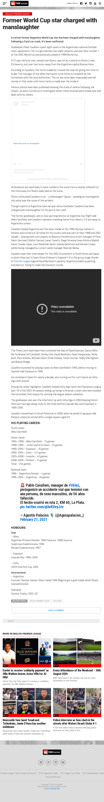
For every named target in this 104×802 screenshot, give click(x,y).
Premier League (22, 261)
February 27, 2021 (33, 519)
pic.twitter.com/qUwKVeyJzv (42, 506)
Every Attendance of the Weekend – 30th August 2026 (77, 672)
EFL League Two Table (70, 773)
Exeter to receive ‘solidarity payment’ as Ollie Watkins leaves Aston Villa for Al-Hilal (26, 674)
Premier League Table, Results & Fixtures (18, 773)
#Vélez (74, 485)
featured (57, 601)
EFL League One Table (48, 773)
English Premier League (40, 601)
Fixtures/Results (53, 776)
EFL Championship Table (93, 773)
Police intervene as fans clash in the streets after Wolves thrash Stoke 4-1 (75, 721)
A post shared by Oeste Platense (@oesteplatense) (48, 179)
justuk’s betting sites (52, 788)
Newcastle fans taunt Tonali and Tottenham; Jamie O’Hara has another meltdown (24, 723)
